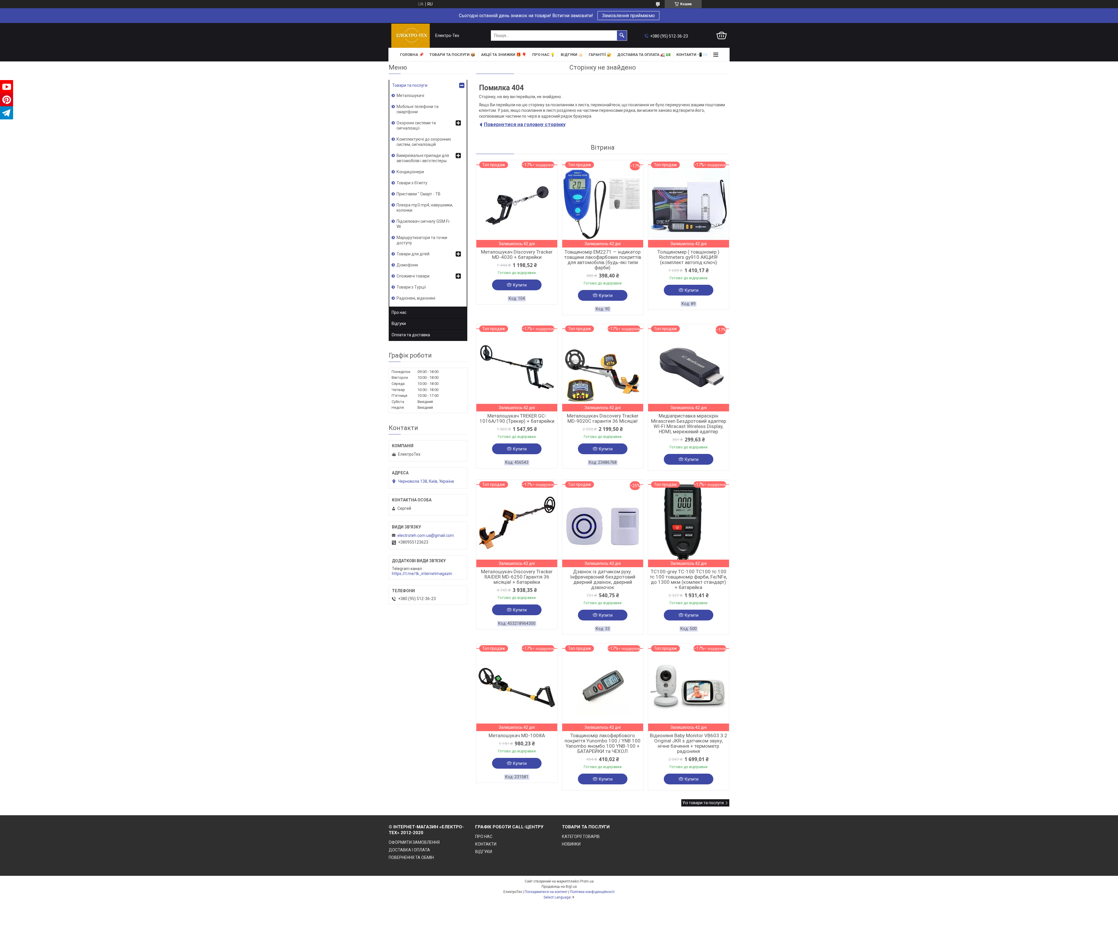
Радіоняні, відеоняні (416, 298)
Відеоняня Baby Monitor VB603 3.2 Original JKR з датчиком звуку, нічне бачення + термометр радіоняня (688, 743)
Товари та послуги (409, 85)
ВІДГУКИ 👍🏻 (572, 54)
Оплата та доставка (411, 335)
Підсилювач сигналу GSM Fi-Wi (423, 224)
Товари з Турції (411, 287)
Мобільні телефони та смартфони (417, 109)
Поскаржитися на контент (546, 892)
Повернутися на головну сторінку (525, 124)
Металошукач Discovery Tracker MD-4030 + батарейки (517, 254)
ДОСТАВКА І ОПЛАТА (409, 850)
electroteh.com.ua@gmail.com (425, 535)
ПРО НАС (483, 836)
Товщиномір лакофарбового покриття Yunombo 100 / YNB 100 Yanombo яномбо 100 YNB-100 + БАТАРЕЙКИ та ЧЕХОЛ (603, 743)
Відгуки (399, 323)
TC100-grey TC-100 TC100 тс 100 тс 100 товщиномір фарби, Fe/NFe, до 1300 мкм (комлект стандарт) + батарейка (688, 579)
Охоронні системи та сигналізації (416, 125)
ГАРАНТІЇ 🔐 (600, 54)
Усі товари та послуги (703, 802)
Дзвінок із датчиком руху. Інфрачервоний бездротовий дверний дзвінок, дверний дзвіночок (602, 579)
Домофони (407, 265)
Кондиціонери (410, 171)
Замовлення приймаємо (628, 15)
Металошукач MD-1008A (517, 735)
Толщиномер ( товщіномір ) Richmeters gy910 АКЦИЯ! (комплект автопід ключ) (688, 257)
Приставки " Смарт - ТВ (419, 194)
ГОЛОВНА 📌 (412, 54)
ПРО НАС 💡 (543, 54)
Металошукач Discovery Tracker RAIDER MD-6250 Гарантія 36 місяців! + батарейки (517, 577)
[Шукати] (622, 35)
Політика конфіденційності (592, 892)
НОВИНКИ (571, 844)
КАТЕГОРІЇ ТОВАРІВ (581, 836)
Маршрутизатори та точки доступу (422, 240)
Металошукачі (410, 95)
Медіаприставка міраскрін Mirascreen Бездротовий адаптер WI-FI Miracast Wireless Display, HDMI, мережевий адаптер (688, 423)
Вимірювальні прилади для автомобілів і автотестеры (423, 158)
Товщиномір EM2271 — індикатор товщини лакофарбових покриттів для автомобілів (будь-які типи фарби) (602, 259)
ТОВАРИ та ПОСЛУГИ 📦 (452, 54)
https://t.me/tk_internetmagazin (422, 573)
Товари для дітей (413, 254)
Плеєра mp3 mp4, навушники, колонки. (425, 208)
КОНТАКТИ (485, 844)
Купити (520, 285)
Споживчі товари (413, 276)
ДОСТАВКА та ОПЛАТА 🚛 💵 (644, 54)
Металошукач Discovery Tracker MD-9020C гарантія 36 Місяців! (602, 418)
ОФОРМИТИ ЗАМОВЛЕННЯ (414, 842)
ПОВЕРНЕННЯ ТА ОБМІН (411, 857)
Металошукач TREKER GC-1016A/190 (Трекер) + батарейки (517, 418)
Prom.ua (587, 881)
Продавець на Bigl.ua (559, 887)
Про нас (399, 312)
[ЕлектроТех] (410, 35)
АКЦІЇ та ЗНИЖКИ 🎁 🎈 (503, 54)
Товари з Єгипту (412, 183)
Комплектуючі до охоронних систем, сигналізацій (424, 142)
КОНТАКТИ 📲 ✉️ (691, 54)
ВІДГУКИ (483, 851)
